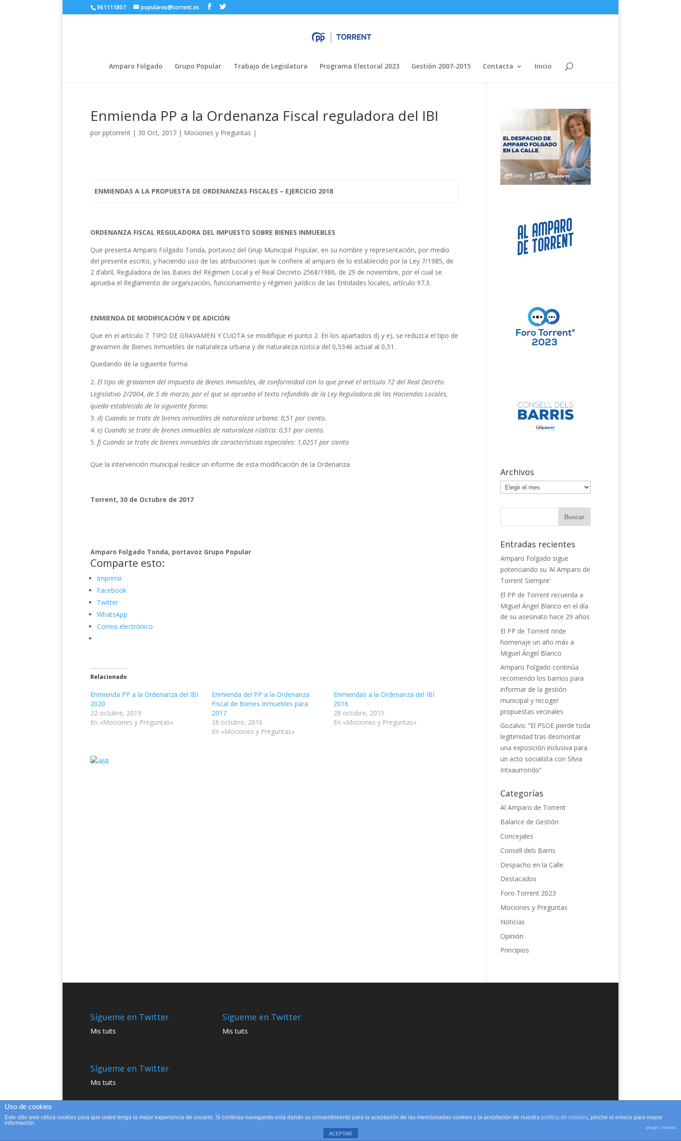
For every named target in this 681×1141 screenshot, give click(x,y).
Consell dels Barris (527, 850)
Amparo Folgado (136, 66)
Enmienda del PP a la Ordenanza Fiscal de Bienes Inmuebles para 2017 (260, 703)
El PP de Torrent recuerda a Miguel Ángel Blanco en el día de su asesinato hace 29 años (545, 605)
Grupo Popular (198, 66)
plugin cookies (661, 1127)
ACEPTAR (340, 1133)
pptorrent (116, 132)
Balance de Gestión (529, 821)
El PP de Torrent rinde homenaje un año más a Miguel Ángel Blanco (537, 642)
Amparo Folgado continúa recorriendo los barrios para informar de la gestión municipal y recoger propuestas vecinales (542, 689)
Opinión (511, 936)
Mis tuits (103, 1031)
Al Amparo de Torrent (533, 807)
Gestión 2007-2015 (441, 66)
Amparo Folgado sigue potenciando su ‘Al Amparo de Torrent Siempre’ (545, 569)
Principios (514, 950)
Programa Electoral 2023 (359, 66)
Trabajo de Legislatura (270, 66)
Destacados (518, 878)
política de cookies (564, 1117)
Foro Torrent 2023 (528, 893)
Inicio (543, 66)
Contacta (498, 66)
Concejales (516, 836)
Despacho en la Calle (531, 864)
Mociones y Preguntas (217, 132)
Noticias (512, 921)
